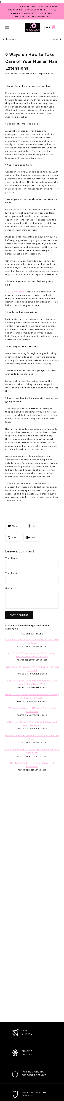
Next (55, 39)
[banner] (32, 27)
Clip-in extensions (15, 291)
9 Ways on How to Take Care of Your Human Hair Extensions (31, 61)
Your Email (11, 573)
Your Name (11, 558)
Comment (10, 588)
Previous (11, 39)
